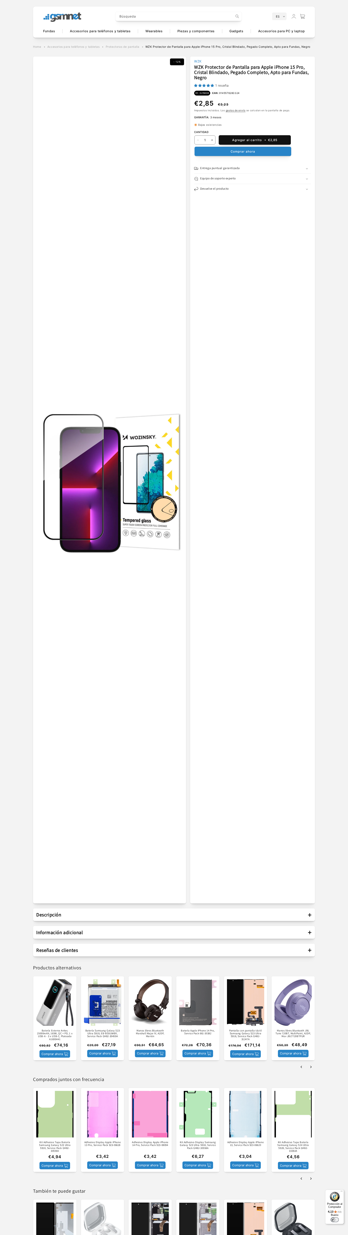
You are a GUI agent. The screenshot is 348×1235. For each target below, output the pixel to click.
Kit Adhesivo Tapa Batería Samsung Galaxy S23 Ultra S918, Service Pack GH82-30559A (54, 1146)
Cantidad (201, 132)
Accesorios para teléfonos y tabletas (73, 46)
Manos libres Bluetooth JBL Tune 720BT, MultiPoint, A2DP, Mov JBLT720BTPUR (293, 1033)
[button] (302, 16)
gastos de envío (236, 110)
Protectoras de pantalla (122, 46)
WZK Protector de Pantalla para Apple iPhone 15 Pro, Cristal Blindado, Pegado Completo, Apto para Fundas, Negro (227, 46)
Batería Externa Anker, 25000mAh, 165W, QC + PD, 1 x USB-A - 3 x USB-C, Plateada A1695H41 (54, 1035)
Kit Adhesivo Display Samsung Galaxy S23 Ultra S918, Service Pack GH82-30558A (198, 1145)
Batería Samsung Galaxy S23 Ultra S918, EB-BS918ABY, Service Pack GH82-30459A (102, 1033)
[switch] (335, 1219)
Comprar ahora (243, 151)
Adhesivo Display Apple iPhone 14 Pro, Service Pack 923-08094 (150, 1144)
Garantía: (201, 117)
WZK (198, 61)
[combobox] (178, 16)
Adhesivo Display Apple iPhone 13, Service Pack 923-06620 (245, 1144)
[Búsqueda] (237, 16)
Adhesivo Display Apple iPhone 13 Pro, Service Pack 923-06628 (102, 1144)
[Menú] (341, 1192)
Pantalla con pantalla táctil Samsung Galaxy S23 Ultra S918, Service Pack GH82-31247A (245, 1035)
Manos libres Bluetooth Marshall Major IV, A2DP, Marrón (150, 1033)
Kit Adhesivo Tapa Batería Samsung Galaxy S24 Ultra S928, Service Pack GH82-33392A (293, 1146)
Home (37, 46)
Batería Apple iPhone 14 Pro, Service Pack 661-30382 (198, 1032)
